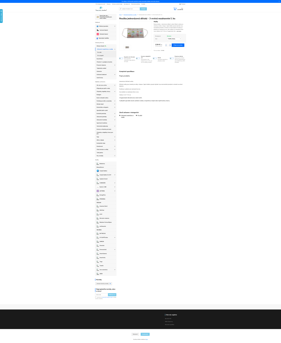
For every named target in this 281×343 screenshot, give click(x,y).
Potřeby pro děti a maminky (104, 101)
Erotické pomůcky (101, 113)
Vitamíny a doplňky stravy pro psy (105, 133)
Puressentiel (103, 249)
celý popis (179, 31)
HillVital (102, 210)
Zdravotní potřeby (102, 116)
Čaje (98, 137)
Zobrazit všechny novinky (102, 283)
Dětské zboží (100, 104)
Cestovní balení (104, 30)
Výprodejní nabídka (103, 38)
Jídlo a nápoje (100, 140)
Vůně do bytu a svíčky (102, 149)
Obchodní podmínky (135, 4)
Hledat (143, 9)
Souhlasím (145, 334)
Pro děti (99, 52)
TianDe (101, 265)
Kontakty (143, 4)
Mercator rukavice (104, 218)
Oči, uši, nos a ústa (102, 85)
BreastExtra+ (100, 167)
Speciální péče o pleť (102, 110)
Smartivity (102, 257)
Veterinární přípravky (102, 126)
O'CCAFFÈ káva (104, 237)
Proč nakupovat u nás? (100, 4)
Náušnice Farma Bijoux (106, 222)
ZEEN (101, 273)
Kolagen (99, 94)
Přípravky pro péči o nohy (103, 88)
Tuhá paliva (100, 152)
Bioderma (102, 163)
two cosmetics (103, 269)
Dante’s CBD (103, 187)
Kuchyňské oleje (101, 143)
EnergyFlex (103, 195)
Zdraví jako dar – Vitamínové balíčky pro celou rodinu (106, 17)
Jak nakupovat (127, 4)
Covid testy (100, 77)
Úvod (120, 14)
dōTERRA (102, 191)
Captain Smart (104, 179)
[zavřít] (279, 1)
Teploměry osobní (101, 68)
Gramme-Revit (103, 206)
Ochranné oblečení (102, 74)
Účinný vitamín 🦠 (101, 46)
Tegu (101, 261)
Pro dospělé (100, 55)
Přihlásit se (112, 295)
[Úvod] (106, 9)
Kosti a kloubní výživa (102, 98)
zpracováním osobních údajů (107, 297)
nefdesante (103, 226)
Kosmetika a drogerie (102, 107)
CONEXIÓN (102, 183)
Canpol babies (103, 171)
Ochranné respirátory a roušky (105, 49)
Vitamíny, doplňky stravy (103, 91)
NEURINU (99, 230)
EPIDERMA (102, 199)
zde (147, 339)
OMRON (102, 241)
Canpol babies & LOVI (105, 175)
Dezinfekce (100, 59)
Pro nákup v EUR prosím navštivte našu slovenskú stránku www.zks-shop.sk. (140, 1)
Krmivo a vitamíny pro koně (104, 129)
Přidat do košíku (178, 45)
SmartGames (103, 253)
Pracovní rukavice (101, 65)
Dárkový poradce (103, 26)
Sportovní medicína (102, 123)
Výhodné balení (104, 34)
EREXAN (99, 202)
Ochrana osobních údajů (117, 4)
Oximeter (99, 71)
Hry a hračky (100, 156)
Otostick (102, 245)
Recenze (108, 4)
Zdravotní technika (102, 120)
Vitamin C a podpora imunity (104, 62)
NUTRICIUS (103, 233)
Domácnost (100, 146)
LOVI (101, 214)
